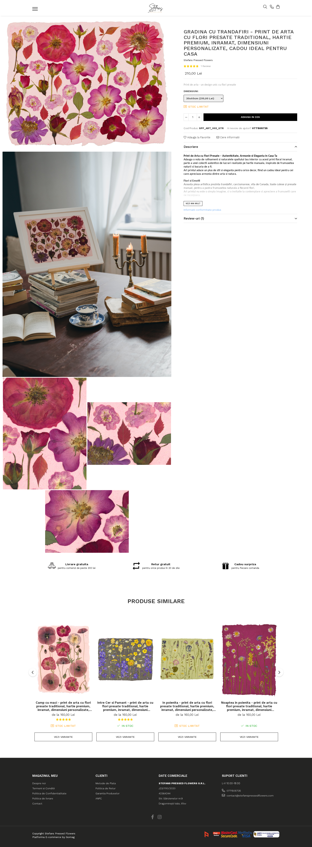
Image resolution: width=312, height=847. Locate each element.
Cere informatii (229, 137)
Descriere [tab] (191, 147)
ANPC (99, 798)
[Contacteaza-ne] (272, 7)
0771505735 (233, 790)
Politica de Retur (106, 788)
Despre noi (39, 783)
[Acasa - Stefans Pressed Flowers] (156, 8)
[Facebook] (152, 817)
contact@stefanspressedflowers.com (250, 795)
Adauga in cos (250, 117)
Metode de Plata (106, 783)
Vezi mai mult (193, 203)
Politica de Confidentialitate (49, 793)
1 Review (206, 66)
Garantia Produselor (108, 793)
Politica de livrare (42, 798)
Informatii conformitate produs (202, 209)
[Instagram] (159, 817)
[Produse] (35, 10)
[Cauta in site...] (265, 7)
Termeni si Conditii (43, 788)
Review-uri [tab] (194, 218)
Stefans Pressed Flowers (198, 60)
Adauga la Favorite (198, 137)
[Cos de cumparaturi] (278, 7)
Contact (37, 803)
